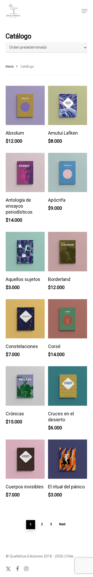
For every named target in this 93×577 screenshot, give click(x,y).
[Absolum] (25, 105)
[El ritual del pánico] (67, 459)
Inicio (10, 66)
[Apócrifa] (67, 172)
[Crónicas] (25, 385)
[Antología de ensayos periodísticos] (25, 172)
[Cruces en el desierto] (67, 385)
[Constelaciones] (25, 318)
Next (62, 524)
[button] (84, 11)
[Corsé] (67, 318)
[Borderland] (67, 251)
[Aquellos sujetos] (25, 251)
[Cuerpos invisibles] (25, 459)
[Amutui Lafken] (67, 105)
